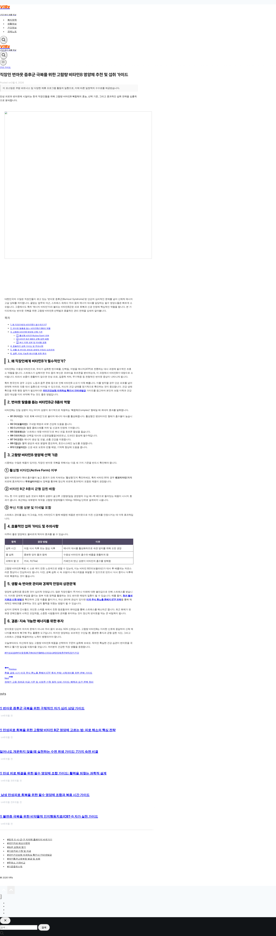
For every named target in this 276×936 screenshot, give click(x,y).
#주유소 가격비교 (16, 862)
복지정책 (12, 19)
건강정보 (12, 27)
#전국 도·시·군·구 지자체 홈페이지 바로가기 (29, 839)
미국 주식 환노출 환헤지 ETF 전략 (103, 599)
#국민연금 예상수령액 (18, 843)
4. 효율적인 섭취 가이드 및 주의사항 (26, 346)
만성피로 (10, 652)
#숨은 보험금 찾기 (16, 847)
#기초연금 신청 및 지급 (19, 851)
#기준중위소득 (14, 866)
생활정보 (12, 23)
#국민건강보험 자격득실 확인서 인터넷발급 (29, 854)
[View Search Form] (3, 40)
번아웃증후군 (22, 652)
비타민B (35, 652)
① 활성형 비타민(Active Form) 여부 (32, 335)
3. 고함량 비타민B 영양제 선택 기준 (26, 332)
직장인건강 (72, 652)
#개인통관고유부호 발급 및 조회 (23, 858)
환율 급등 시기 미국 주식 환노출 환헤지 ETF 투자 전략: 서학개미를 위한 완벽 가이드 (48, 671)
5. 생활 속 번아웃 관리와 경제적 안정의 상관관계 (32, 349)
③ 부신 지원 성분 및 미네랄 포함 (31, 342)
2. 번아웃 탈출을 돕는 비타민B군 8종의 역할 (30, 328)
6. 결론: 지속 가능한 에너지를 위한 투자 (28, 353)
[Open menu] (3, 62)
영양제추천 (59, 652)
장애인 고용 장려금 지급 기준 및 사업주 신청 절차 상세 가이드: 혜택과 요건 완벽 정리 (49, 680)
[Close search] (5, 920)
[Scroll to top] (3, 890)
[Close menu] (1, 896)
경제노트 (12, 31)
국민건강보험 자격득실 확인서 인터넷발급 (64, 390)
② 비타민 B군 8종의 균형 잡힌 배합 (32, 339)
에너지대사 (46, 652)
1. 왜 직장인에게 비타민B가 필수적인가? (28, 324)
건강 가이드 (5, 67)
